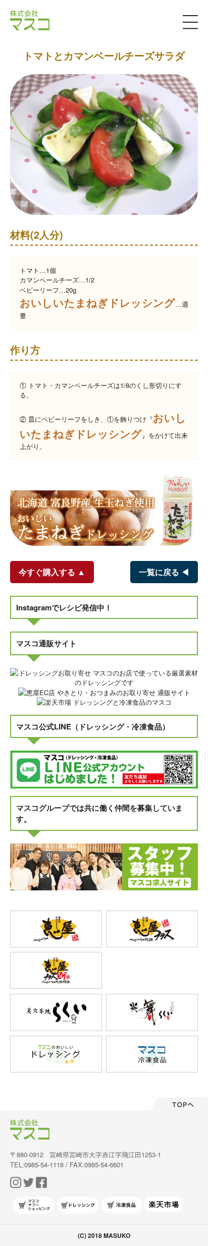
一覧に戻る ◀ (164, 572)
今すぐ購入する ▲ (52, 572)
